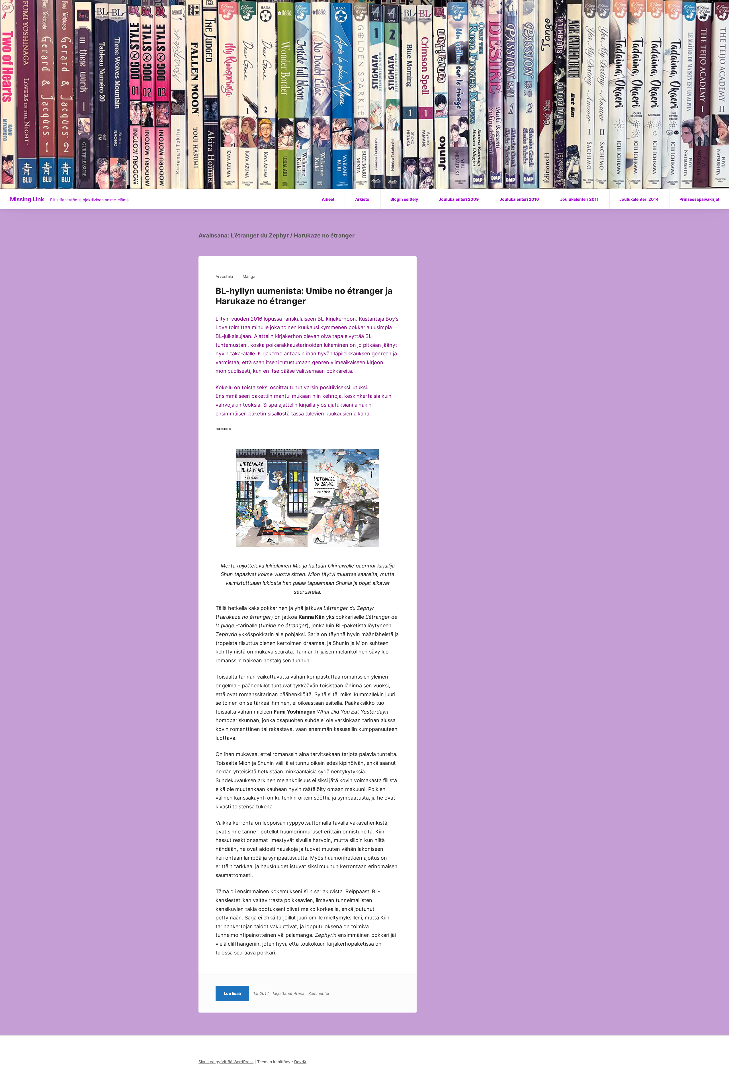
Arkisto (362, 199)
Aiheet (328, 199)
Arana (299, 993)
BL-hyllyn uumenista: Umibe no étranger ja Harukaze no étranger (304, 296)
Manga (249, 276)
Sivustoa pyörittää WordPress (225, 1061)
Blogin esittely (404, 199)
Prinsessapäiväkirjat (699, 199)
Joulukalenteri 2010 (519, 199)
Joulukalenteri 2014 (638, 199)
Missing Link (27, 199)
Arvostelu (224, 276)
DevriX (300, 1061)
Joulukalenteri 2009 (459, 199)
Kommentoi (318, 993)
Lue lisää (232, 993)
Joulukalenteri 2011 (579, 199)
